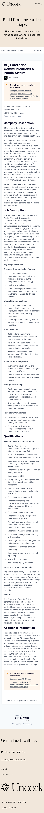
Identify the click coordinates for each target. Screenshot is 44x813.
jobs (3, 50)
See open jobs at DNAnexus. (21, 91)
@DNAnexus (15, 180)
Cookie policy (27, 724)
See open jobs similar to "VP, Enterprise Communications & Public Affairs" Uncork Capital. (24, 96)
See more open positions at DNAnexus (22, 700)
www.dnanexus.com (28, 177)
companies (11, 50)
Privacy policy (16, 724)
